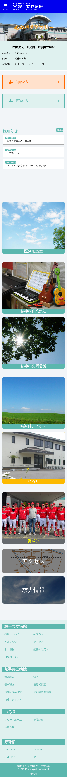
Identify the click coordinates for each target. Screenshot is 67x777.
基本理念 (9, 684)
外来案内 (38, 634)
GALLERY (10, 757)
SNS (36, 757)
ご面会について (14, 153)
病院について (11, 634)
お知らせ (9, 727)
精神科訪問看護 (42, 692)
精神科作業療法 (13, 692)
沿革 (36, 677)
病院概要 (9, 677)
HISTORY (9, 749)
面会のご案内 (11, 657)
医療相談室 (40, 684)
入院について (11, 641)
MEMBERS (40, 749)
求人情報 (9, 649)
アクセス (38, 641)
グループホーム (13, 719)
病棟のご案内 (41, 649)
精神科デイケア (13, 699)
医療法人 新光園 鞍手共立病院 (33, 766)
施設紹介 (38, 719)
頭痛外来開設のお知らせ (19, 141)
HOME (33, 774)
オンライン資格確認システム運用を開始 (26, 165)
